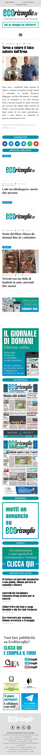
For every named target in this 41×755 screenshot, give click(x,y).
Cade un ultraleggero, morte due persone (20, 190)
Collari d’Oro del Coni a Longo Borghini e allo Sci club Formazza (19, 608)
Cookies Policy (23, 751)
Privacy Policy (12, 751)
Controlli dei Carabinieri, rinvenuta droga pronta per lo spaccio (18, 596)
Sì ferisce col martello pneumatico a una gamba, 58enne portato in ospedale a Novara (20, 582)
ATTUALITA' (7, 202)
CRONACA (6, 156)
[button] (20, 35)
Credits (31, 751)
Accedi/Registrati (21, 4)
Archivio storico (28, 2)
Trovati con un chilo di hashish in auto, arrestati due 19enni (18, 282)
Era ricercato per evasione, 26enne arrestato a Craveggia (18, 619)
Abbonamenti (9, 2)
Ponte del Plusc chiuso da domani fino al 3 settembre (19, 235)
